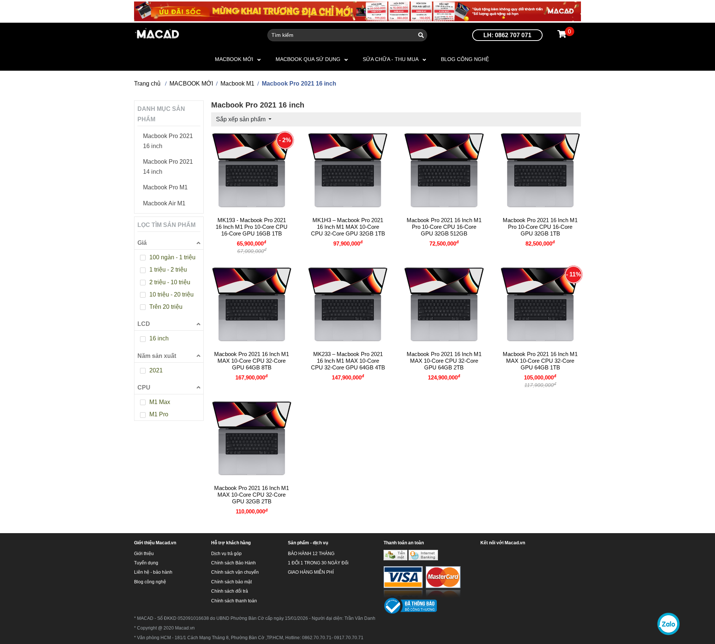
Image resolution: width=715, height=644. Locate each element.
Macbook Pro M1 (165, 187)
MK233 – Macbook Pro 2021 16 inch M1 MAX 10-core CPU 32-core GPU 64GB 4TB (348, 361)
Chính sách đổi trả (229, 591)
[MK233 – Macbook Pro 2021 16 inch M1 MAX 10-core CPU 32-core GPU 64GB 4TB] (347, 304)
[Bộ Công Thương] (410, 605)
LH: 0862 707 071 (507, 35)
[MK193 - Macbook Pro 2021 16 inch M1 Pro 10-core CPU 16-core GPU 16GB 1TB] (251, 170)
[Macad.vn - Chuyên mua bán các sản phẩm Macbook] (157, 35)
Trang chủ (147, 83)
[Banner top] (357, 11)
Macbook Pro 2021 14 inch (168, 166)
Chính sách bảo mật (231, 581)
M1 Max (159, 402)
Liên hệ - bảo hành (153, 572)
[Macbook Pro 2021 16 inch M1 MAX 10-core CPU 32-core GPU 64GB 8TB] (251, 304)
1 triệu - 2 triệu (168, 269)
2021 (156, 370)
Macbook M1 (237, 83)
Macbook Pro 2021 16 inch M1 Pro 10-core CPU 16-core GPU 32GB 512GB (444, 227)
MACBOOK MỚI (234, 59)
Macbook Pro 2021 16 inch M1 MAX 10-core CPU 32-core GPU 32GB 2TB (251, 494)
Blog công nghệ (465, 59)
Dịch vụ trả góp (226, 553)
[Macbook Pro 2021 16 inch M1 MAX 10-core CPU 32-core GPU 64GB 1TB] (540, 304)
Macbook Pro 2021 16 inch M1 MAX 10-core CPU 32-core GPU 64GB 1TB (540, 361)
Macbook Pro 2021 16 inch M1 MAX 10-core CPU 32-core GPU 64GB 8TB (251, 361)
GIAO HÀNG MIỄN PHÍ (311, 572)
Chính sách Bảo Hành (233, 562)
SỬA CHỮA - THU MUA (391, 59)
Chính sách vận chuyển (235, 572)
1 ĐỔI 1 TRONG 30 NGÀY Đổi (318, 562)
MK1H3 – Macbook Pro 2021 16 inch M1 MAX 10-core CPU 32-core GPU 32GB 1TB (348, 227)
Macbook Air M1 (164, 203)
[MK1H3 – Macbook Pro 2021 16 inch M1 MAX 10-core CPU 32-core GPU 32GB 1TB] (347, 170)
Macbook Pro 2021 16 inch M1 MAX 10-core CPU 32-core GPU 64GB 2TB (444, 361)
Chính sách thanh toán (234, 600)
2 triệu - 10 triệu (169, 282)
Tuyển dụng (146, 562)
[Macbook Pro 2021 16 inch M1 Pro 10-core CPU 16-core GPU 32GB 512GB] (443, 170)
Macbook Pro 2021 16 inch (168, 141)
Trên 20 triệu (165, 307)
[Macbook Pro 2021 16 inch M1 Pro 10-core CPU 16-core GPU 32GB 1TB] (540, 170)
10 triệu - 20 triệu (171, 294)
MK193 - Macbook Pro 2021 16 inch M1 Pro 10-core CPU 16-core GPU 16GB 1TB (251, 227)
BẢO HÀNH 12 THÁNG (311, 553)
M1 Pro (158, 414)
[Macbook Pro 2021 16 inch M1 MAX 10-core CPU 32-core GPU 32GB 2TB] (251, 438)
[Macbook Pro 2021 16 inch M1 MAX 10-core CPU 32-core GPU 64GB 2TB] (443, 304)
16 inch (159, 338)
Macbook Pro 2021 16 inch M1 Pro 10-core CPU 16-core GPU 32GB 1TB (540, 227)
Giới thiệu (144, 553)
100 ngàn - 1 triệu (172, 257)
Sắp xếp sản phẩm (241, 119)
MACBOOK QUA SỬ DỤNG (308, 59)
